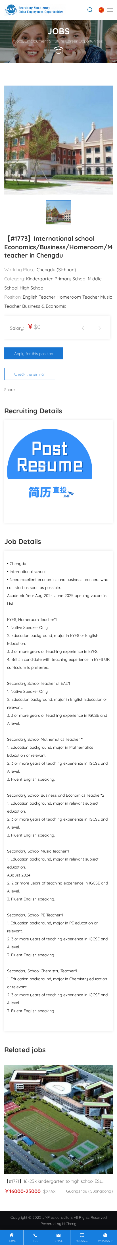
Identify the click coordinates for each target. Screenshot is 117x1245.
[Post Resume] (49, 470)
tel (35, 1240)
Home (12, 1240)
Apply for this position (33, 353)
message (82, 1240)
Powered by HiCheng (58, 1223)
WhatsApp (105, 1240)
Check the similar (29, 373)
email (58, 1240)
